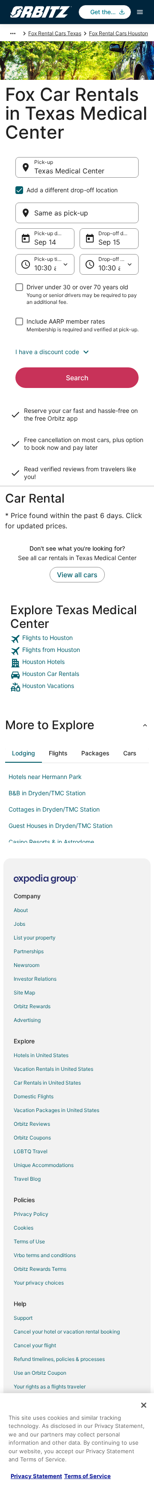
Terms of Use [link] (29, 1241)
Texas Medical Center (69, 171)
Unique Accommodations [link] (44, 1165)
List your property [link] (35, 937)
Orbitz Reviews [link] (32, 1124)
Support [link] (23, 1318)
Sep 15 (109, 242)
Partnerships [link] (29, 951)
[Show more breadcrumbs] (13, 33)
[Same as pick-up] (77, 213)
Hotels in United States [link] (41, 1055)
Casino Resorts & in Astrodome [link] (51, 842)
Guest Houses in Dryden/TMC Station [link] (61, 825)
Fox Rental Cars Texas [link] (54, 33)
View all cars (77, 574)
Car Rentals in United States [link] (47, 1082)
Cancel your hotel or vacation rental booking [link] (67, 1331)
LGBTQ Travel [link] (30, 1151)
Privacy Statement (36, 1476)
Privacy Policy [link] (31, 1214)
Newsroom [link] (26, 965)
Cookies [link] (23, 1227)
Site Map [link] (24, 992)
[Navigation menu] (140, 12)
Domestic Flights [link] (33, 1096)
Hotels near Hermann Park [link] (45, 776)
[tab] (23, 753)
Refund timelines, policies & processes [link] (59, 1359)
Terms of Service (87, 1476)
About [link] (21, 910)
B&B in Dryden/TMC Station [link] (47, 793)
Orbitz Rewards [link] (32, 1006)
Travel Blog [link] (27, 1179)
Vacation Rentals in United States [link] (53, 1069)
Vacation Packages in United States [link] (56, 1110)
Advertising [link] (27, 1020)
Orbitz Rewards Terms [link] (40, 1269)
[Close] (143, 1405)
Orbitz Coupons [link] (32, 1137)
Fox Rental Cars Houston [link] (118, 33)
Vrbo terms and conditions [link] (45, 1255)
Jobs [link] (19, 924)
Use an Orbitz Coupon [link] (40, 1373)
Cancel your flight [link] (35, 1345)
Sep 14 (45, 242)
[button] (77, 352)
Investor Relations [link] (35, 979)
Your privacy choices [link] (39, 1282)
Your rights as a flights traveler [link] (50, 1386)
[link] (77, 639)
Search (77, 377)
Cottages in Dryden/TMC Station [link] (54, 809)
